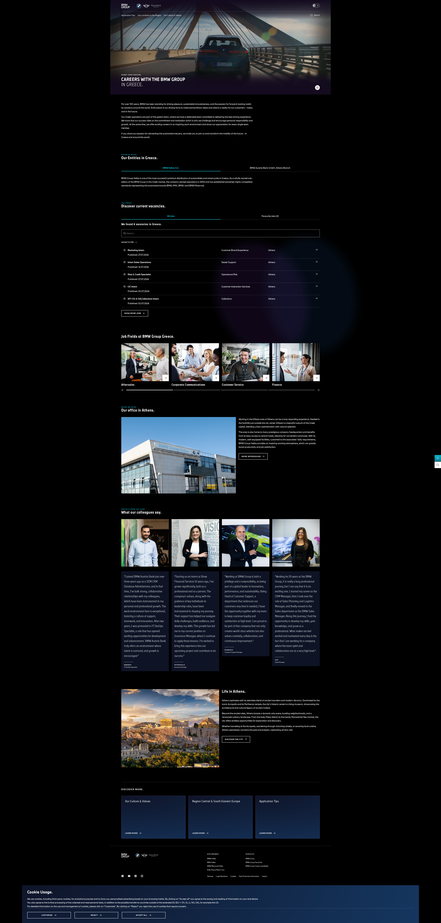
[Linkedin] (135, 876)
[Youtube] (129, 876)
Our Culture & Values (172, 15)
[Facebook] (122, 876)
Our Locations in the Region (149, 15)
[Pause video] (317, 87)
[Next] (318, 390)
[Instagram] (142, 876)
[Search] (124, 233)
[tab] (170, 168)
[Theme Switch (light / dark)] (316, 5)
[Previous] (122, 390)
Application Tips (128, 15)
